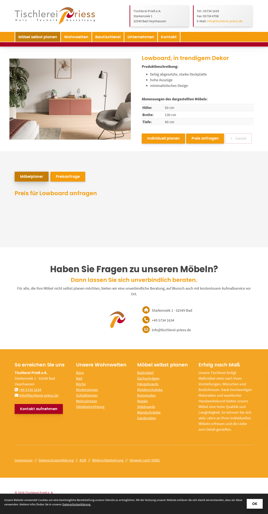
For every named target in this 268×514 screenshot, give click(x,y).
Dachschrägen (148, 378)
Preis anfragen (205, 138)
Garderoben (146, 418)
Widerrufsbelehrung (108, 460)
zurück (240, 138)
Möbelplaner (31, 176)
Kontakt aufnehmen (38, 408)
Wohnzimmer (86, 401)
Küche (81, 384)
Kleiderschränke (150, 389)
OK (254, 503)
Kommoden (146, 395)
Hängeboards (147, 384)
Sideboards (146, 406)
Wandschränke (149, 412)
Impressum (24, 460)
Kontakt (169, 36)
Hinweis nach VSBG (144, 460)
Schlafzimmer (87, 395)
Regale (142, 401)
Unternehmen (141, 36)
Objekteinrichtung (90, 406)
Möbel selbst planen (37, 36)
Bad (79, 378)
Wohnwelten (76, 36)
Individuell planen (163, 138)
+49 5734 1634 (30, 389)
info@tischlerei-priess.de (224, 21)
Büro (80, 372)
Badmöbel (145, 372)
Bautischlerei (108, 36)
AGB (83, 460)
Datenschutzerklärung (56, 460)
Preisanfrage (68, 176)
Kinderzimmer (87, 389)
